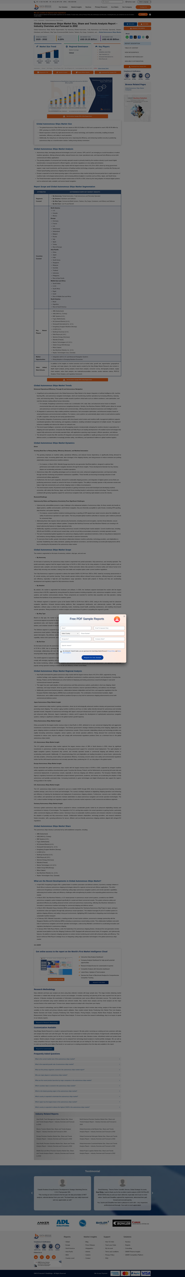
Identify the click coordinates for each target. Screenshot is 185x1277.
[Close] (124, 616)
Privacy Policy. (111, 651)
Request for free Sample (92, 657)
